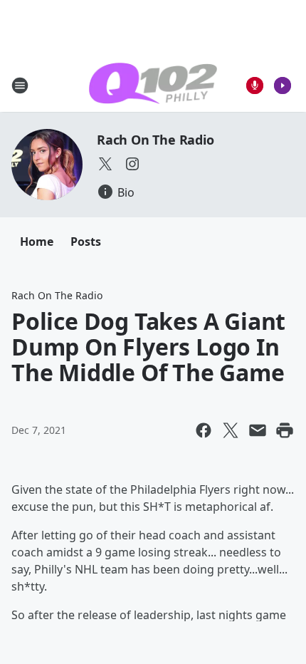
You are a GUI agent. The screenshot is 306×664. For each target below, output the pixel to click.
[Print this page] (285, 430)
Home (36, 241)
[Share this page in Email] (258, 430)
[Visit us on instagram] (132, 163)
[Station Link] (153, 85)
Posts (85, 241)
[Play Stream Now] (282, 85)
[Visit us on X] (105, 163)
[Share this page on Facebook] (203, 430)
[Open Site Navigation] (19, 85)
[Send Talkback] (254, 85)
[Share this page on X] (231, 430)
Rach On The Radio (155, 139)
